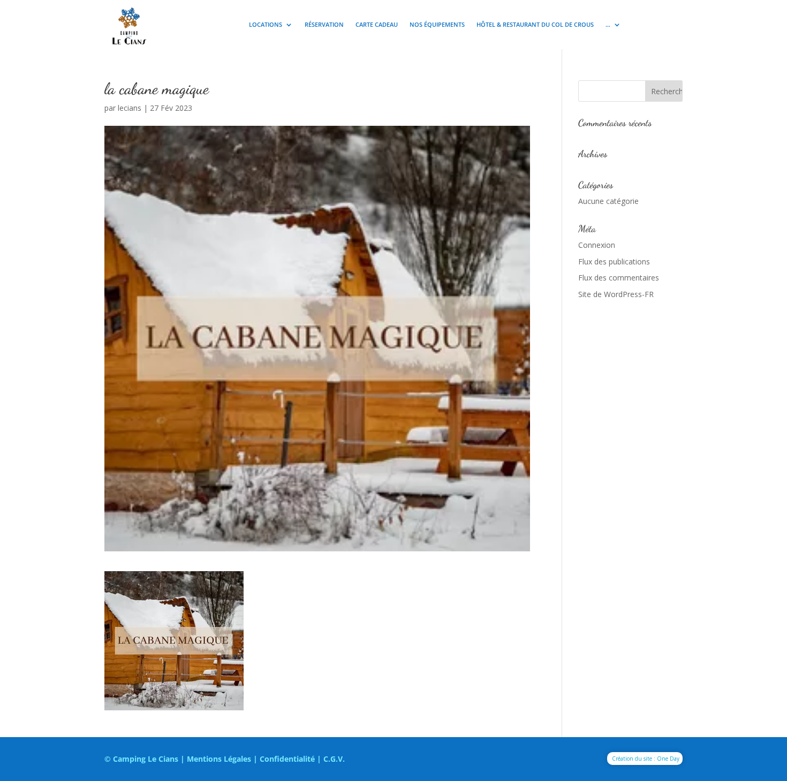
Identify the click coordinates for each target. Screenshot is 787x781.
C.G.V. (334, 759)
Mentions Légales (219, 759)
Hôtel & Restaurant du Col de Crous (535, 24)
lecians (129, 108)
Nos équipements (437, 24)
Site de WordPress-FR (616, 294)
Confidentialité (287, 759)
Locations (265, 24)
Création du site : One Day (645, 758)
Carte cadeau (376, 24)
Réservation (324, 24)
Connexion (596, 245)
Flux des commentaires (618, 277)
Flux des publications (614, 261)
